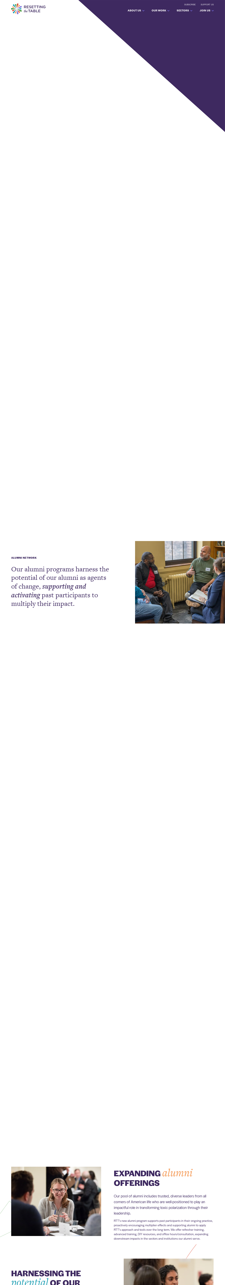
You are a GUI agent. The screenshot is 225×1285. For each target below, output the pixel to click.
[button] (134, 11)
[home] (28, 8)
